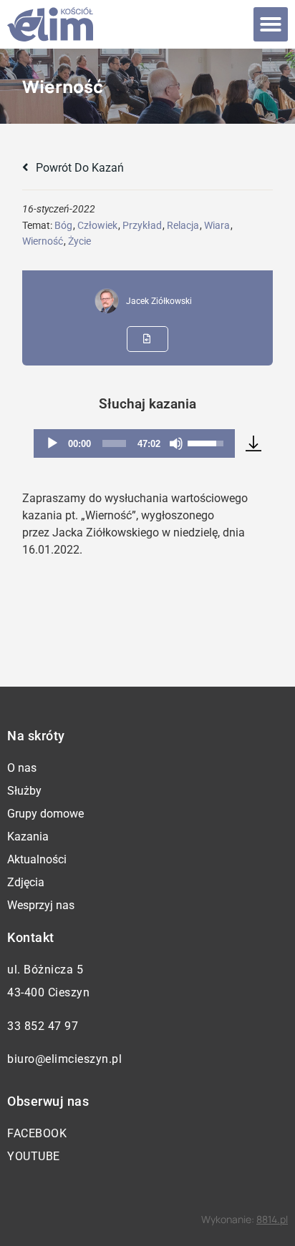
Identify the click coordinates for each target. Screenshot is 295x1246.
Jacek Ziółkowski (159, 301)
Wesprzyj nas (40, 905)
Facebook (37, 1133)
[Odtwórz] (52, 443)
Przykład (142, 225)
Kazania (28, 836)
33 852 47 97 (42, 1026)
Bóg (63, 225)
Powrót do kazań (78, 168)
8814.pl (272, 1219)
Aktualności (37, 859)
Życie (79, 241)
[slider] (113, 443)
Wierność (42, 241)
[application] (134, 443)
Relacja (183, 225)
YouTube (33, 1156)
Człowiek (97, 225)
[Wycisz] (176, 443)
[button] (270, 24)
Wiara (217, 225)
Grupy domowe (45, 813)
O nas (22, 768)
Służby (24, 791)
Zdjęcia (25, 882)
